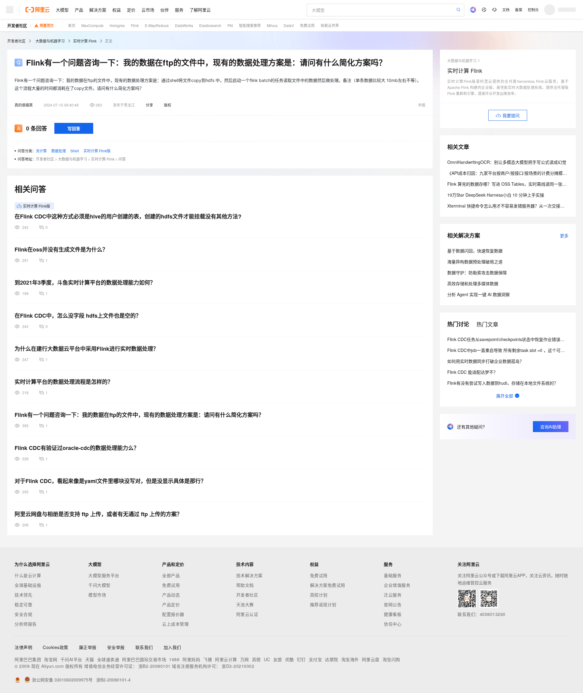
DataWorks (184, 25)
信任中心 (392, 624)
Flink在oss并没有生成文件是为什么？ (61, 249)
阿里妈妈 (191, 659)
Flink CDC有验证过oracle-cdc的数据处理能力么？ (77, 448)
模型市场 (97, 595)
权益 (116, 10)
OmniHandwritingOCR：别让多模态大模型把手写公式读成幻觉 (506, 162)
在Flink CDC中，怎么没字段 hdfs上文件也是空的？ (78, 315)
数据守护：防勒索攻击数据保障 (477, 272)
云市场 (147, 10)
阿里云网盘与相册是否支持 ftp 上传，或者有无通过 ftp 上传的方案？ (98, 514)
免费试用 (307, 25)
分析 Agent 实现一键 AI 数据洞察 (478, 294)
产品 (79, 10)
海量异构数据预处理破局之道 (475, 262)
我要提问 (511, 115)
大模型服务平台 (103, 575)
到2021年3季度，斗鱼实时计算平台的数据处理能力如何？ (85, 282)
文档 (506, 9)
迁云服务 (392, 595)
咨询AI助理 (550, 427)
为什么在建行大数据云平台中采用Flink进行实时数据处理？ (87, 349)
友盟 (277, 659)
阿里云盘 (371, 659)
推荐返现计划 (323, 604)
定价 (131, 10)
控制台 (533, 9)
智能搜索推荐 (250, 25)
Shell (74, 150)
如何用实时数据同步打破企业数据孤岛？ (485, 361)
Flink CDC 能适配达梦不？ (472, 372)
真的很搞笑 (24, 104)
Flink (135, 25)
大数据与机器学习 (50, 40)
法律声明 (23, 647)
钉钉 (301, 659)
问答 (122, 158)
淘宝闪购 (391, 659)
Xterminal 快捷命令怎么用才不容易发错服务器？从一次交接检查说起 (512, 206)
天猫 (89, 659)
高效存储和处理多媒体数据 (472, 283)
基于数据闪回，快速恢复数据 (475, 251)
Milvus (272, 25)
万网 (244, 659)
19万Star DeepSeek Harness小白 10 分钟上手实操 (495, 195)
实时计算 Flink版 (97, 150)
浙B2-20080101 (154, 666)
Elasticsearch (210, 25)
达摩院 (331, 659)
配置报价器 (173, 614)
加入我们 (172, 647)
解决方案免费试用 (327, 585)
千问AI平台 (71, 659)
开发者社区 (17, 25)
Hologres (117, 25)
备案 (518, 9)
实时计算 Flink (85, 40)
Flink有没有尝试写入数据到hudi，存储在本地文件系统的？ (502, 383)
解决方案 (97, 10)
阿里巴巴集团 (28, 659)
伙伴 (164, 10)
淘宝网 (50, 659)
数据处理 (58, 150)
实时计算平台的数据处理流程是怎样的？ (64, 382)
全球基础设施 (28, 585)
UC (267, 659)
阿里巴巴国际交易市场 (144, 659)
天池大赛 (245, 604)
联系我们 (144, 647)
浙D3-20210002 (238, 666)
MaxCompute (92, 25)
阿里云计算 (226, 659)
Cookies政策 (55, 647)
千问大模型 (99, 585)
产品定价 (171, 604)
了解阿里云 (200, 10)
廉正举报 (88, 647)
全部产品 (171, 575)
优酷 (289, 659)
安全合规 (23, 614)
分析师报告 (26, 624)
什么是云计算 (28, 575)
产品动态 (171, 595)
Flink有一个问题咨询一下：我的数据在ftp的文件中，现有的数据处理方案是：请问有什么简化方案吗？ (139, 415)
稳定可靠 (23, 604)
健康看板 (392, 614)
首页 (71, 25)
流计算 (41, 150)
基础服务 (392, 575)
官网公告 (392, 604)
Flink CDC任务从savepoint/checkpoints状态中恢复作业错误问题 (508, 339)
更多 (564, 235)
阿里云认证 (247, 614)
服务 (179, 10)
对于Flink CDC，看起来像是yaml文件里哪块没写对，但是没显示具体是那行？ (110, 481)
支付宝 (315, 659)
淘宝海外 (350, 659)
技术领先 (23, 595)
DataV (289, 25)
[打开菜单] (9, 9)
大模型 (62, 10)
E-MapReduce (157, 25)
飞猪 (207, 659)
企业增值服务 (397, 585)
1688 (174, 659)
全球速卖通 (108, 659)
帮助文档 (245, 585)
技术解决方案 (249, 575)
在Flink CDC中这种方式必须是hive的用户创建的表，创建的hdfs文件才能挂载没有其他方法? (128, 216)
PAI (230, 25)
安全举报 (116, 647)
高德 (256, 659)
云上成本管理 (175, 624)
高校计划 (319, 595)
